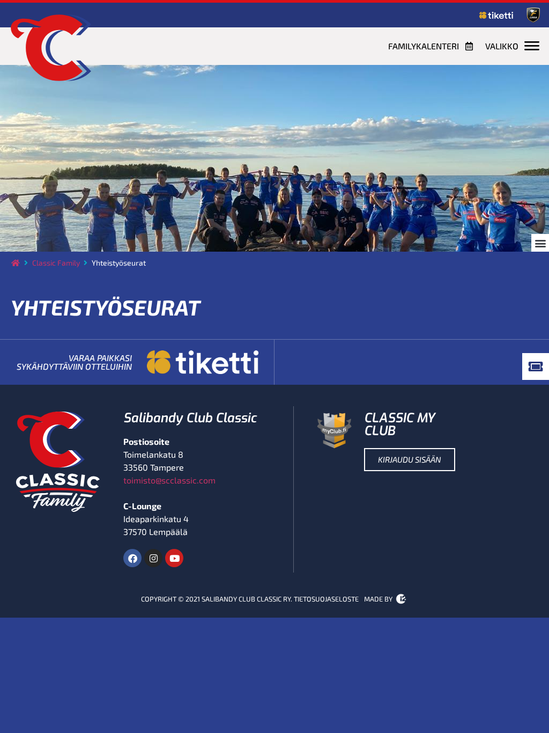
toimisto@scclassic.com (169, 480)
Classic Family (56, 262)
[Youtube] (174, 558)
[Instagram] (153, 558)
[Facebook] (132, 558)
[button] (540, 243)
